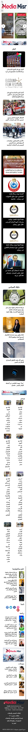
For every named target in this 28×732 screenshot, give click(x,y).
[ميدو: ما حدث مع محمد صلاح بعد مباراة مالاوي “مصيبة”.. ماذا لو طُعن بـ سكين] (21, 619)
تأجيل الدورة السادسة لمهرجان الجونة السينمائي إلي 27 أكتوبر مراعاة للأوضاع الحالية (15, 95)
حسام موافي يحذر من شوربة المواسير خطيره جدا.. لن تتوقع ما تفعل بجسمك (14, 163)
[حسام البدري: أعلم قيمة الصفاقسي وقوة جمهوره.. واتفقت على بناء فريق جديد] (21, 643)
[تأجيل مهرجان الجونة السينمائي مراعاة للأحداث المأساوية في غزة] (14, 59)
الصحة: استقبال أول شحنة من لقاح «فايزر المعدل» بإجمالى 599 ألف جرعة (14, 273)
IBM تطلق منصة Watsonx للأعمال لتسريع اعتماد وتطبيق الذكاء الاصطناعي (14, 337)
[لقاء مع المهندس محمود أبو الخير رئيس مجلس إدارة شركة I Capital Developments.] (7, 402)
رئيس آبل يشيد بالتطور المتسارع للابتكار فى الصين (11, 589)
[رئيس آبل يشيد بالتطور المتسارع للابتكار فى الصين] (14, 350)
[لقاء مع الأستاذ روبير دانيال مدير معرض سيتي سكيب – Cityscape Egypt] (19, 402)
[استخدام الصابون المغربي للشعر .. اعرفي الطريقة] (21, 685)
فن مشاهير (14, 153)
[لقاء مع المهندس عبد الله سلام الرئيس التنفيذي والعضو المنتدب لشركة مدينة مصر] (19, 436)
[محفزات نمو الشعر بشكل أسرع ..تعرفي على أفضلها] (21, 693)
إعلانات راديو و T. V (14, 715)
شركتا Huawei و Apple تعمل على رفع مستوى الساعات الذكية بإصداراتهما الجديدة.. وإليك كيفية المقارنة (10, 576)
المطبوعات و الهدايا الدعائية (14, 720)
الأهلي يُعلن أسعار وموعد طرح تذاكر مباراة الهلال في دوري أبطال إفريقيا (10, 634)
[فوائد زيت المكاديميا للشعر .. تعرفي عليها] (21, 677)
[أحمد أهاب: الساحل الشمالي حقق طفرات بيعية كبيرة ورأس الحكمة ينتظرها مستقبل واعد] (19, 524)
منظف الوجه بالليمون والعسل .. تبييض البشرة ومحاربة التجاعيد (11, 669)
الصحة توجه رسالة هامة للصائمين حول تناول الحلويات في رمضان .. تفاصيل (15, 196)
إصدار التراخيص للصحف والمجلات (14, 718)
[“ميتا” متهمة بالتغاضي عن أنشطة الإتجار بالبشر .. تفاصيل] (14, 373)
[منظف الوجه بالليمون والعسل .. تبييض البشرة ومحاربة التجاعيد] (21, 669)
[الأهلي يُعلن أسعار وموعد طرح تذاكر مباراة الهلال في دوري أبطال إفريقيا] (21, 634)
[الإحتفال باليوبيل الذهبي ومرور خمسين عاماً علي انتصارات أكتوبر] (14, 107)
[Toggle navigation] (2, 10)
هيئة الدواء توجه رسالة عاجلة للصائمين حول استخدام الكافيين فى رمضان (14, 247)
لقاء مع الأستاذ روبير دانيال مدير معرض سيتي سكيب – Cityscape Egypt (20, 418)
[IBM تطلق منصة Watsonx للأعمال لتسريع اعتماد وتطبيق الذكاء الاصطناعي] (14, 325)
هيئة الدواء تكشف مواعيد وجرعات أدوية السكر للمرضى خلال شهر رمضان (15, 222)
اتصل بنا (14, 723)
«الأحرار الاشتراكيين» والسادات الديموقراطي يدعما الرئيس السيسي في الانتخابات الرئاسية (15, 143)
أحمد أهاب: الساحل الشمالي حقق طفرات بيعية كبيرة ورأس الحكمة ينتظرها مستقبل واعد (20, 542)
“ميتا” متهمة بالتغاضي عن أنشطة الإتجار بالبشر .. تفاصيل (10, 597)
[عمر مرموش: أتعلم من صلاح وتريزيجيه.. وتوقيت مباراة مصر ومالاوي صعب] (21, 627)
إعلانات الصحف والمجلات (14, 713)
